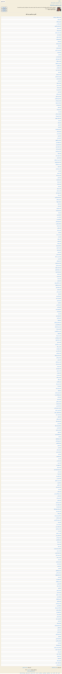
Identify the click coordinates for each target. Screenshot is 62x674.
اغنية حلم (59, 111)
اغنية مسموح (59, 173)
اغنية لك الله (59, 397)
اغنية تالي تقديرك (58, 245)
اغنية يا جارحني (59, 276)
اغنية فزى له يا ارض (58, 50)
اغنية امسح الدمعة (58, 603)
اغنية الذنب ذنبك (59, 524)
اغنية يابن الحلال (59, 21)
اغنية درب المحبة (58, 533)
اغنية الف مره (59, 217)
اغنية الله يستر (59, 605)
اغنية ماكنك (59, 379)
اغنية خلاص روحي (58, 535)
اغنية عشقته (59, 491)
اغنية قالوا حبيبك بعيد (58, 434)
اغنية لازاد (59, 232)
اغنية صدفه (59, 206)
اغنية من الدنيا (59, 87)
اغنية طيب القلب (58, 94)
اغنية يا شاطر (59, 274)
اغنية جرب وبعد (59, 557)
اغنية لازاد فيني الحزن (58, 197)
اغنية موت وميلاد (58, 335)
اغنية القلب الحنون (58, 638)
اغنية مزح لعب (59, 366)
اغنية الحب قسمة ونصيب (57, 548)
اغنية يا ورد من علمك (58, 256)
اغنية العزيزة (59, 482)
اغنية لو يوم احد (59, 109)
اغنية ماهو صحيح (58, 368)
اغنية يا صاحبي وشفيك (58, 355)
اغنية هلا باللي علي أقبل (57, 322)
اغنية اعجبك (59, 658)
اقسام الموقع (3, 1)
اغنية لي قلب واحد (58, 388)
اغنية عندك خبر (59, 460)
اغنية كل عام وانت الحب (57, 408)
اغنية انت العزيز (59, 590)
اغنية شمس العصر (58, 502)
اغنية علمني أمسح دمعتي (57, 469)
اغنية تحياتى (59, 122)
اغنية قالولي (59, 432)
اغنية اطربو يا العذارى (58, 98)
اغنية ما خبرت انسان (58, 32)
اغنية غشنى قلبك (58, 43)
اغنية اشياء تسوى (58, 144)
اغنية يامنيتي (59, 177)
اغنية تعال (59, 212)
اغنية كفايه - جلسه (58, 414)
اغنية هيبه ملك (59, 660)
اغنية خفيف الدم (58, 537)
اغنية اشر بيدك (59, 614)
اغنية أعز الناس (59, 616)
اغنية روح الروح (59, 208)
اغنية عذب (59, 489)
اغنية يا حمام (59, 278)
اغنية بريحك (59, 651)
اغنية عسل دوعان (58, 487)
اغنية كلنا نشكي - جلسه (57, 412)
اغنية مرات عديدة (58, 364)
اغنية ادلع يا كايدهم (58, 634)
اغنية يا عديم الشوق (58, 285)
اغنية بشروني (59, 583)
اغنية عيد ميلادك (58, 61)
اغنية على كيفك (59, 83)
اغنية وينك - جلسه (58, 298)
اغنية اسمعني (59, 52)
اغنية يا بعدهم (59, 289)
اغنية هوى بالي (59, 311)
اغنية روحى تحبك (58, 175)
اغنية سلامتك (59, 243)
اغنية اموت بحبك (58, 234)
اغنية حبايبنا (59, 166)
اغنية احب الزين (59, 85)
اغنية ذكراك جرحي (58, 526)
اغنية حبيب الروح (58, 561)
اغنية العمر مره (59, 219)
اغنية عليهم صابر (58, 465)
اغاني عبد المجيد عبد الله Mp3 (55, 5)
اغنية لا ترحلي (59, 399)
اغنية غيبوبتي (59, 445)
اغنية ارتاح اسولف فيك (58, 625)
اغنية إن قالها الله (58, 599)
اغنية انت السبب (58, 78)
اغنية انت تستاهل (58, 594)
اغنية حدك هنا (59, 230)
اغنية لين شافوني (58, 401)
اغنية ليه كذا (59, 386)
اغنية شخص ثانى (58, 105)
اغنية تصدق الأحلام (58, 570)
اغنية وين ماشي (59, 291)
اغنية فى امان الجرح (58, 76)
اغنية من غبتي (59, 342)
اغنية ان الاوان (59, 601)
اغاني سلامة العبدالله (54, 667)
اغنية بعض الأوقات (58, 581)
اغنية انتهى (59, 588)
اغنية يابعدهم (59, 280)
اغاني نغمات (28, 669)
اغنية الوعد (59, 302)
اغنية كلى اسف (59, 133)
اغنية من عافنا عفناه (58, 344)
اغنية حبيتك (59, 546)
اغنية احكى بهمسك (58, 116)
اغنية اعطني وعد (58, 476)
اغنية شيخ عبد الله (58, 421)
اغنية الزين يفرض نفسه (58, 515)
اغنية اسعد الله (59, 623)
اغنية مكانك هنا (59, 65)
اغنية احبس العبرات (58, 151)
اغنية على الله (59, 467)
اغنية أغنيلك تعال (58, 612)
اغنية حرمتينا (59, 544)
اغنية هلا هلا (59, 41)
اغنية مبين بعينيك (58, 74)
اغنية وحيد (59, 120)
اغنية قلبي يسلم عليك (58, 425)
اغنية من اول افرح (58, 168)
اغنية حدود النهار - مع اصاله (57, 17)
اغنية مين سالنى (58, 377)
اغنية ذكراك (59, 153)
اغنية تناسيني (59, 566)
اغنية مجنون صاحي (58, 155)
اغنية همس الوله (58, 39)
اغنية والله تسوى (58, 296)
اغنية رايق (59, 72)
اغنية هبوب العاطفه (58, 63)
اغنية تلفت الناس (58, 572)
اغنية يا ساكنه (59, 184)
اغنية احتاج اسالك (58, 645)
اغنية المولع (59, 333)
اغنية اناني (59, 54)
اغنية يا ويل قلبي (58, 353)
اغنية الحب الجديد (58, 223)
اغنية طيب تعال (59, 498)
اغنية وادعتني (59, 307)
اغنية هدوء (59, 313)
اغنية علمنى (59, 471)
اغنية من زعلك (59, 346)
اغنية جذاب (59, 559)
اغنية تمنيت (59, 577)
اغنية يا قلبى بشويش (58, 118)
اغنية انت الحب (59, 592)
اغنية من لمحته (59, 190)
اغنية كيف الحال (59, 199)
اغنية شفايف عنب (58, 504)
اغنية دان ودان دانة (58, 100)
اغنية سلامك (59, 513)
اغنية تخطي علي (58, 579)
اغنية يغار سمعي (58, 254)
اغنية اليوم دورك (58, 89)
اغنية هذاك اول (59, 318)
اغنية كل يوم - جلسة (58, 410)
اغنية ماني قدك (59, 30)
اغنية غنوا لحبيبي (58, 456)
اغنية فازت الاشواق (58, 140)
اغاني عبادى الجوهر (25, 667)
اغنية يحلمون (59, 241)
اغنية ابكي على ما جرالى (57, 647)
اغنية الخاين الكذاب (58, 221)
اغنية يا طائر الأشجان (58, 269)
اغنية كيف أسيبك (58, 403)
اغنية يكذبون (59, 252)
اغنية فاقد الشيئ (58, 443)
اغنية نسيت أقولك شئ (58, 331)
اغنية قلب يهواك (59, 201)
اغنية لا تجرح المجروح (58, 162)
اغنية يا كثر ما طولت (58, 267)
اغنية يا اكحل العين (58, 287)
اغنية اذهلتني (59, 627)
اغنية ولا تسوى (59, 300)
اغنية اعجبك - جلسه (58, 662)
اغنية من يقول (59, 28)
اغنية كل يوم (59, 423)
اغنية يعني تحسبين (58, 265)
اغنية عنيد (59, 458)
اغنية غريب (59, 447)
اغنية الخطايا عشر (58, 142)
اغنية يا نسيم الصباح (58, 263)
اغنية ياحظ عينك (58, 179)
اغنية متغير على (59, 375)
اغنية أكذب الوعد (58, 610)
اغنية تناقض (59, 107)
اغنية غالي (59, 454)
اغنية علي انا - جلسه (58, 649)
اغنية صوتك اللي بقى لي (57, 493)
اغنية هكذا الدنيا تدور (58, 324)
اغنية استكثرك (59, 656)
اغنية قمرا (59, 127)
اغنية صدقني (59, 500)
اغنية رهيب (59, 522)
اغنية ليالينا (59, 390)
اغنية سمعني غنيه (58, 511)
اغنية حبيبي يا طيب (58, 555)
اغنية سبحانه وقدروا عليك (57, 509)
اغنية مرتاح (59, 195)
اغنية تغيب (59, 568)
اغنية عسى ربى (59, 478)
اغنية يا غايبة (59, 19)
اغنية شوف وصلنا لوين (58, 26)
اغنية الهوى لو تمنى (58, 309)
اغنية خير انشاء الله (58, 164)
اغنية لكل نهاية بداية (58, 129)
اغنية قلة (60, 436)
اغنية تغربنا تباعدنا (58, 210)
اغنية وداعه (59, 186)
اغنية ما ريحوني (59, 370)
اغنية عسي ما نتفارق (58, 480)
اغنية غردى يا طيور (58, 96)
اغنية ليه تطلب (59, 131)
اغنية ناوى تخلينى (58, 357)
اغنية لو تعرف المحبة (58, 392)
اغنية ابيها (59, 636)
